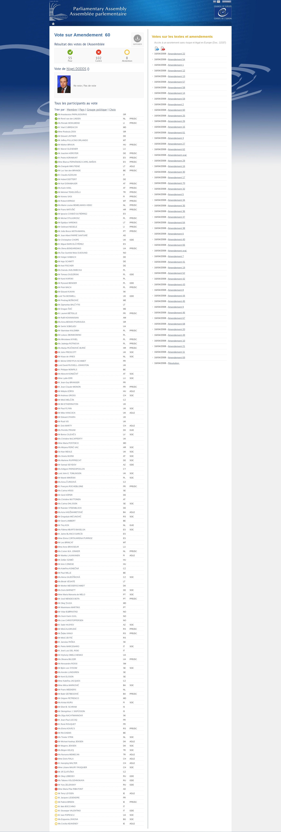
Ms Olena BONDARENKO (69, 248)
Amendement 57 (176, 82)
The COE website (223, 12)
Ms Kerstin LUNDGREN (68, 672)
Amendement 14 (176, 93)
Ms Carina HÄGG (65, 491)
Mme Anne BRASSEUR (68, 547)
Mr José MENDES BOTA (69, 599)
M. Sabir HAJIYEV (66, 625)
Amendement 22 (176, 53)
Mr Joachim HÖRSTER (68, 153)
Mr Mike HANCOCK (66, 413)
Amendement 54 (176, 59)
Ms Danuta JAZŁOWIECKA (70, 270)
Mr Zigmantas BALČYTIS (69, 305)
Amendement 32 (176, 189)
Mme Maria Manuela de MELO (71, 594)
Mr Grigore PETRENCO (68, 698)
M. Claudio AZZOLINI (67, 175)
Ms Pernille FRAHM (66, 430)
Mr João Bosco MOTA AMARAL (71, 231)
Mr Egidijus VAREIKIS (67, 222)
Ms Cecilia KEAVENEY (68, 824)
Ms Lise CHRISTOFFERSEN (70, 620)
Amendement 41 (176, 262)
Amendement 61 (176, 132)
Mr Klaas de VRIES (66, 357)
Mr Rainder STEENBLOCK (70, 508)
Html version (157, 49)
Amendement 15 (176, 127)
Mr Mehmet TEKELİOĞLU (69, 192)
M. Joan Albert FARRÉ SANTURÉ (72, 235)
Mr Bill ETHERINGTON (68, 404)
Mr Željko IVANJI (65, 633)
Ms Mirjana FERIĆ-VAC (68, 447)
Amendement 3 (176, 138)
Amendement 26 (176, 121)
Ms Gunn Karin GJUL (67, 616)
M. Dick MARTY (65, 426)
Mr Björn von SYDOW (67, 668)
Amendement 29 (176, 160)
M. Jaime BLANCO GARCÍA (70, 534)
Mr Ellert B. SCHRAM (67, 707)
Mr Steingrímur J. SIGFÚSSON (71, 711)
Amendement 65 (176, 245)
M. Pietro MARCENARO (68, 646)
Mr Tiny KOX (63, 525)
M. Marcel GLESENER (68, 149)
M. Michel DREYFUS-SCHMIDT (72, 361)
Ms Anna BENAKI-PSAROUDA (71, 322)
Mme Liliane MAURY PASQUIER (72, 767)
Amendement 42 (176, 278)
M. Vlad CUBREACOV (68, 127)
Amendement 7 (176, 256)
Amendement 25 (176, 115)
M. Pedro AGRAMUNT (68, 158)
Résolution (174, 363)
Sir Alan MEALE (65, 452)
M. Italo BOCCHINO (66, 806)
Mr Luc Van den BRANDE (69, 170)
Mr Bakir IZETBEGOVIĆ (68, 694)
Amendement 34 (176, 200)
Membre (72, 109)
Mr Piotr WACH (64, 287)
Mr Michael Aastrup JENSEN (70, 741)
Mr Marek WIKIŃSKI (66, 478)
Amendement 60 (176, 110)
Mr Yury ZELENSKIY (67, 785)
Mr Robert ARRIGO (66, 201)
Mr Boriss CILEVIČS (67, 434)
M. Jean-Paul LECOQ (67, 720)
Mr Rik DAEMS (64, 733)
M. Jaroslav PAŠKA (66, 642)
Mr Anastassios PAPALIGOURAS (72, 114)
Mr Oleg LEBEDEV (66, 776)
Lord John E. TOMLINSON (69, 473)
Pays (82, 109)
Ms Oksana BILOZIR (67, 659)
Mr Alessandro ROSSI (67, 664)
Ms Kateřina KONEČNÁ (68, 568)
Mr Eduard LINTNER (67, 136)
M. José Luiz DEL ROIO (68, 651)
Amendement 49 (176, 335)
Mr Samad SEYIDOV (67, 465)
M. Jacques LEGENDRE (69, 798)
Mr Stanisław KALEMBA (68, 330)
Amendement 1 (176, 65)
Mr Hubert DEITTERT (67, 179)
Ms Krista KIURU (65, 702)
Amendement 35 (176, 205)
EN (215, 1)
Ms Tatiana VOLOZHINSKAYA (71, 780)
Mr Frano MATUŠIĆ (66, 209)
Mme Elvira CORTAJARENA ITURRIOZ (75, 538)
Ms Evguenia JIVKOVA (68, 819)
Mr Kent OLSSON (66, 677)
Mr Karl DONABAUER (67, 183)
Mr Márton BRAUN (66, 145)
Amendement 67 (176, 318)
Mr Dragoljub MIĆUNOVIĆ (69, 517)
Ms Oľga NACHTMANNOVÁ (70, 715)
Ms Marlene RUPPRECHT (69, 460)
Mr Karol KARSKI (65, 279)
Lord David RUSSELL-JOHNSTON (73, 365)
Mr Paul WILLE (64, 573)
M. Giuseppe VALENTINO (69, 811)
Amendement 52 (176, 273)
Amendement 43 (176, 284)
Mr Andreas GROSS (67, 395)
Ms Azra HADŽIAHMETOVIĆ (70, 512)
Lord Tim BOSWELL (67, 296)
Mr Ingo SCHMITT (66, 261)
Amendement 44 (176, 295)
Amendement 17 (176, 177)
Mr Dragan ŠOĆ (65, 309)
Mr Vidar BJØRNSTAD (68, 612)
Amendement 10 (176, 340)
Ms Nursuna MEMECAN (68, 754)
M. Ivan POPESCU (66, 815)
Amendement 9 (176, 307)
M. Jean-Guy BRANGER (69, 382)
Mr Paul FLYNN (65, 408)
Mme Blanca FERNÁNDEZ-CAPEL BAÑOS (77, 162)
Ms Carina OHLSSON (67, 504)
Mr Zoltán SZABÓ (65, 560)
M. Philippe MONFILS (67, 370)
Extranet (227, 1)
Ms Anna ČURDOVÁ (67, 482)
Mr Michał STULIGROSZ (69, 218)
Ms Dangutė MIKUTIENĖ (69, 166)
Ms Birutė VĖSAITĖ (66, 581)
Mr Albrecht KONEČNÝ (68, 374)
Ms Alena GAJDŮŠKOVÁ (69, 577)
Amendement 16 (176, 166)
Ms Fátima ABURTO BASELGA (71, 530)
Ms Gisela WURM (66, 456)
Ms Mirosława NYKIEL (68, 339)
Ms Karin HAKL (65, 188)
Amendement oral (177, 155)
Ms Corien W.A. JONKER (69, 551)
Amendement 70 (176, 183)
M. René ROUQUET (67, 724)
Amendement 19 (176, 267)
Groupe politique (97, 109)
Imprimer (137, 44)
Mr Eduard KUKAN (66, 292)
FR (218, 1)
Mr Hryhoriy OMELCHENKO (70, 655)
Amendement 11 (176, 352)
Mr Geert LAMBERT (66, 521)
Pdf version (163, 49)
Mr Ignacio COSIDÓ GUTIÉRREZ (72, 214)
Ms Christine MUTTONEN (69, 499)
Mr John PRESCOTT (67, 352)
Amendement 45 (176, 301)
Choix (112, 109)
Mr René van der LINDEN (69, 119)
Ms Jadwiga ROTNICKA (68, 343)
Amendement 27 (176, 143)
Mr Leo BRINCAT (65, 542)
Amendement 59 (176, 98)
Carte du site (53, 1)
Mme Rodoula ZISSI (67, 132)
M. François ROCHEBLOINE (70, 486)
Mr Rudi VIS (63, 421)
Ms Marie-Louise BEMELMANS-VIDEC (75, 205)
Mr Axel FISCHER (66, 266)
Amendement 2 (176, 104)
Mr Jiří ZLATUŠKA (66, 772)
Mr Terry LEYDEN (66, 793)
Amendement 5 (176, 194)
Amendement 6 (176, 233)
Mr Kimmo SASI (65, 196)
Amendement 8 (176, 290)
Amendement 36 (176, 211)
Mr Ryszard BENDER (67, 283)
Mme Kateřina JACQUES (69, 681)
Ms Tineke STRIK (65, 737)
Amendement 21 (176, 346)
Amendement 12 (176, 70)
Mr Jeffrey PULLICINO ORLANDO (73, 140)
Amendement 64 (176, 222)
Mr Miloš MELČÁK (66, 400)
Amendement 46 (176, 312)
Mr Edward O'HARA (66, 417)
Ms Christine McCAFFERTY (70, 439)
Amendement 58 (176, 87)
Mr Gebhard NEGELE (67, 227)
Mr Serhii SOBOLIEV (67, 326)
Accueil (53, 23)
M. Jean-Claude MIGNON (69, 387)
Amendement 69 (176, 357)
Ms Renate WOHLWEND (69, 123)
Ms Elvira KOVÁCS (66, 728)
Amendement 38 (176, 228)
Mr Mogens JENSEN (67, 746)
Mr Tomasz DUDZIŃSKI (68, 274)
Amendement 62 (176, 149)
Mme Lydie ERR (65, 378)
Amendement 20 (176, 329)
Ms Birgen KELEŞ (66, 750)
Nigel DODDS (76, 69)
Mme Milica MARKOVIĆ (68, 685)
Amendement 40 (176, 239)
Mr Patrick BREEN (66, 802)
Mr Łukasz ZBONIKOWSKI (69, 335)
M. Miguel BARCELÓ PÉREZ (71, 244)
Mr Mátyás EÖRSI (66, 391)
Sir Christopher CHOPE (68, 240)
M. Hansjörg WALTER (67, 763)
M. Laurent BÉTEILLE (67, 313)
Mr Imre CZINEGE (66, 564)
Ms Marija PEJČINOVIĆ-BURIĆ (72, 348)
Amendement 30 (176, 172)
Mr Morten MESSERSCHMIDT (71, 586)
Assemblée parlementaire (88, 11)
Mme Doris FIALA (66, 759)
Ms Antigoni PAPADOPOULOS (71, 469)
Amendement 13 (176, 76)
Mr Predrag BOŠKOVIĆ (68, 300)
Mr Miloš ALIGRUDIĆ (67, 629)
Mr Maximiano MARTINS (69, 607)
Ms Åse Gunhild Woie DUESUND (72, 253)
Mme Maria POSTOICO (68, 443)
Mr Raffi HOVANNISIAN (68, 318)
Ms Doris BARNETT (66, 590)
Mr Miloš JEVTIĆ (65, 638)
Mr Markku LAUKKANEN (69, 555)
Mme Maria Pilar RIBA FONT (70, 789)
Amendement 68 (176, 323)
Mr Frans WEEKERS (67, 690)
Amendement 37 (176, 217)
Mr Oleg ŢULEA (65, 603)
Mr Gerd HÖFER (65, 495)
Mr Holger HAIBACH (67, 257)
